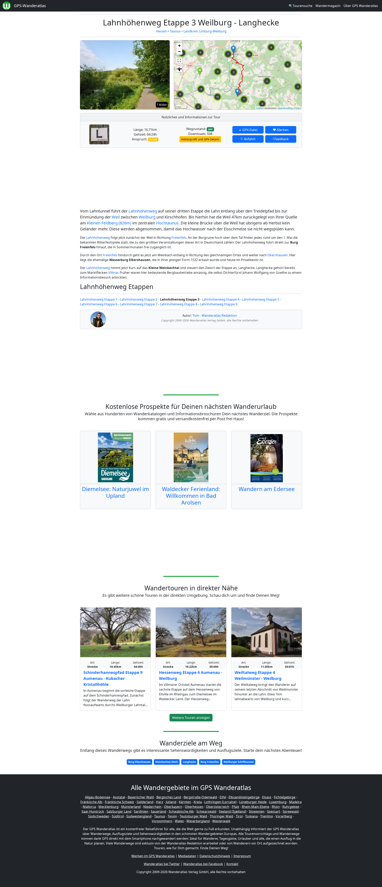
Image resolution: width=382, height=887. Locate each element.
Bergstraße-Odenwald (200, 797)
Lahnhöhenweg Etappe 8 (178, 304)
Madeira (295, 802)
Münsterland (131, 807)
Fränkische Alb (91, 802)
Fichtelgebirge (284, 797)
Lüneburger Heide (253, 802)
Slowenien (256, 811)
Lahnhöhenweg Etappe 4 (220, 299)
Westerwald (221, 821)
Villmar (113, 272)
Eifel (223, 797)
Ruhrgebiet (290, 807)
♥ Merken (280, 130)
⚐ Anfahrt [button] (247, 139)
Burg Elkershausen (139, 762)
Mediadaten (187, 856)
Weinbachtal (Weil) (166, 762)
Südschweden (98, 816)
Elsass (266, 797)
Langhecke (189, 762)
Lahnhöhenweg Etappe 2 (138, 299)
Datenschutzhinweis (215, 856)
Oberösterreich (217, 807)
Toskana (251, 816)
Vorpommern (162, 821)
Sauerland (158, 811)
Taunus (175, 31)
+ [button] (179, 45)
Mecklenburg (108, 807)
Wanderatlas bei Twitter (162, 864)
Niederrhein (152, 807)
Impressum (242, 856)
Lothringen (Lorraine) (220, 802)
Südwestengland (139, 816)
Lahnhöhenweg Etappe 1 (98, 299)
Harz (159, 802)
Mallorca (89, 807)
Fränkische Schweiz (119, 802)
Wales (179, 821)
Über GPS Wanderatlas (361, 6)
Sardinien (141, 811)
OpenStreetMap (285, 108)
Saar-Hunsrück (93, 811)
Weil (116, 217)
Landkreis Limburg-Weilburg (204, 31)
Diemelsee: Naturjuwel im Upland (115, 492)
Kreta (198, 802)
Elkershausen (277, 255)
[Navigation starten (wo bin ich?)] (179, 69)
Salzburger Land (119, 811)
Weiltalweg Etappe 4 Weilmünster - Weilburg (258, 675)
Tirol (239, 816)
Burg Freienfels (210, 762)
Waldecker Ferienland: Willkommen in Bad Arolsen (191, 495)
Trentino (266, 816)
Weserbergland (198, 821)
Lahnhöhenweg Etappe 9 (218, 304)
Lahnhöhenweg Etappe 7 (138, 304)
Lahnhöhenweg (143, 211)
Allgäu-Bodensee (97, 797)
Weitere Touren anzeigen (191, 717)
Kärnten (185, 802)
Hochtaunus (167, 223)
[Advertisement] (191, 179)
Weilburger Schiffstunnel (239, 762)
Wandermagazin (328, 6)
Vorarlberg (284, 816)
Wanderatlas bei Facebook (203, 864)
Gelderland (145, 802)
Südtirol (118, 816)
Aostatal (119, 797)
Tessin (172, 816)
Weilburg (147, 217)
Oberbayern (173, 807)
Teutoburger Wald (193, 816)
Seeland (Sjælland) (232, 811)
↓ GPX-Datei (248, 130)
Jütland (171, 802)
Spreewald (291, 811)
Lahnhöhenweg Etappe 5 (260, 299)
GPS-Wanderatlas (30, 5)
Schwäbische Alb (181, 811)
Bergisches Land (168, 797)
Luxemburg (277, 802)
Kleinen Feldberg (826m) (109, 223)
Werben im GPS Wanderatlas (153, 856)
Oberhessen (194, 807)
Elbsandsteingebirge (244, 797)
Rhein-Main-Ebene (255, 807)
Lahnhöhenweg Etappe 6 (98, 304)
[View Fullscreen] (179, 60)
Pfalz (235, 807)
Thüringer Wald (221, 816)
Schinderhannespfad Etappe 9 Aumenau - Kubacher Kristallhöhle (112, 678)
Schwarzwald (206, 811)
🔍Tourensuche (300, 6)
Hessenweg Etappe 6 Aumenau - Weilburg (190, 675)
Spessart (273, 811)
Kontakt (232, 864)
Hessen (161, 31)
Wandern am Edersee (267, 489)
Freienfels (179, 237)
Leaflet (259, 108)
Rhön (276, 807)
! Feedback (281, 139)
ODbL (297, 108)
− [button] (179, 51)
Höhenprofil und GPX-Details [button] (200, 139)
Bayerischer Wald (141, 797)
